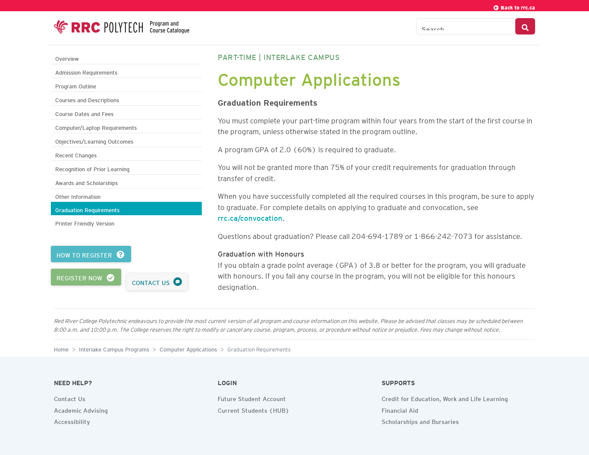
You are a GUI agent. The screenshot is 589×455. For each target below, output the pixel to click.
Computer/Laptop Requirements (96, 127)
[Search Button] (525, 26)
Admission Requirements (86, 71)
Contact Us (69, 397)
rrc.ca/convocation (250, 216)
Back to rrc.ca (517, 6)
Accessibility (72, 420)
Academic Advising (81, 409)
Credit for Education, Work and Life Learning (445, 397)
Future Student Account (252, 397)
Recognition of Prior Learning (92, 168)
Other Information (77, 196)
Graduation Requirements (87, 209)
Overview (67, 58)
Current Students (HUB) (253, 409)
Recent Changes (76, 154)
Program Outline (75, 85)
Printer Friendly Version (84, 222)
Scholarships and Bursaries (420, 420)
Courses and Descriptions (87, 99)
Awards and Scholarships (86, 182)
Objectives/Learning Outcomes (94, 140)
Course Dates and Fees (84, 113)
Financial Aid (400, 409)
